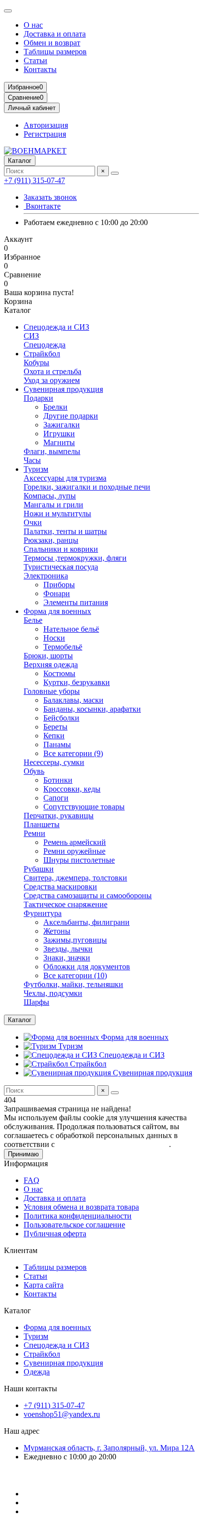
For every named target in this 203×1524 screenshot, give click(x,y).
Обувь (34, 771)
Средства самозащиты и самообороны (88, 895)
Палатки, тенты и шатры (65, 531)
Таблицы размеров (55, 51)
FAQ (31, 1180)
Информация (26, 1163)
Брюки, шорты (48, 655)
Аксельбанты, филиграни (86, 922)
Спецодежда (45, 345)
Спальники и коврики (61, 549)
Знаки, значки (66, 957)
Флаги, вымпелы (52, 451)
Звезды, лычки (68, 949)
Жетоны (56, 931)
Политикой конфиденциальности (113, 1144)
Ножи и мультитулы (57, 513)
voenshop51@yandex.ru (62, 1414)
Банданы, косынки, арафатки (92, 709)
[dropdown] (8, 10)
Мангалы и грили (53, 504)
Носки (54, 638)
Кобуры (36, 362)
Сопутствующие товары (84, 806)
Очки (33, 522)
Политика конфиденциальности (78, 1216)
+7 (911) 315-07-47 (34, 180)
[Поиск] (115, 173)
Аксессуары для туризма (65, 478)
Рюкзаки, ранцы (51, 540)
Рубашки (39, 869)
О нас (33, 25)
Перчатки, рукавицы (59, 815)
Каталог (17, 1310)
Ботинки (57, 780)
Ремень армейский (74, 842)
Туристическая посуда (61, 567)
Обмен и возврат (52, 42)
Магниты (59, 442)
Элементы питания (75, 602)
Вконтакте (42, 206)
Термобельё (62, 647)
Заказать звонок (50, 197)
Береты (55, 727)
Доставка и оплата (55, 34)
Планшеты (42, 824)
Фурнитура (43, 913)
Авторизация (46, 125)
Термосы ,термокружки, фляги (75, 558)
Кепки (54, 735)
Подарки (38, 398)
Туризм (36, 469)
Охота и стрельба (52, 371)
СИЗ (31, 336)
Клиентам (20, 1250)
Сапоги (55, 798)
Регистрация (45, 134)
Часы (32, 460)
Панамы (57, 744)
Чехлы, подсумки (53, 993)
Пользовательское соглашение (74, 1224)
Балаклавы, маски (73, 700)
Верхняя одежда (51, 664)
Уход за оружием (52, 380)
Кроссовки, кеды (72, 789)
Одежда (37, 1372)
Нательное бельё (71, 629)
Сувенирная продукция (63, 389)
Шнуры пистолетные (79, 860)
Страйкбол (42, 353)
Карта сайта (44, 1285)
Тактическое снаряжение (65, 904)
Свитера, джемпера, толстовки (75, 878)
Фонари (56, 593)
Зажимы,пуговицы (75, 940)
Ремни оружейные (74, 851)
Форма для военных (57, 611)
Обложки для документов (86, 966)
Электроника (46, 576)
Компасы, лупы (50, 496)
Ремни (34, 833)
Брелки (55, 407)
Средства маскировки (60, 886)
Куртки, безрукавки (76, 682)
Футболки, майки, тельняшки (73, 984)
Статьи (35, 60)
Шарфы (36, 1002)
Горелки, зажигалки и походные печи (87, 487)
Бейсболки (61, 718)
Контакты (40, 69)
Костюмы (59, 673)
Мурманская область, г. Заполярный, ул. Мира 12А (109, 1448)
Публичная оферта (55, 1233)
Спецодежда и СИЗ (56, 327)
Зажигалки (61, 424)
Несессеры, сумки (54, 762)
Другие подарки (70, 416)
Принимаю (23, 1154)
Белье (33, 620)
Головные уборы (52, 691)
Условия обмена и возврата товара (81, 1207)
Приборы (59, 584)
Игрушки (59, 433)
